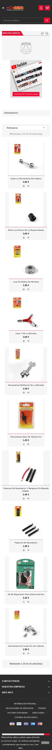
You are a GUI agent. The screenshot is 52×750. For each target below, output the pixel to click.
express (26, 723)
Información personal (25, 704)
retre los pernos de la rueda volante (26, 230)
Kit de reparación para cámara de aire (26, 594)
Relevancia (26, 127)
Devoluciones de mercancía (19, 708)
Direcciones (38, 713)
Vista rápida (28, 186)
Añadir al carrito (23, 186)
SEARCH (47, 20)
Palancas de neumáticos (26, 543)
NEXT (47, 33)
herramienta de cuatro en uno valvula (26, 646)
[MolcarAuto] (26, 48)
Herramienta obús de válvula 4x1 (26, 437)
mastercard (33, 723)
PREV (42, 33)
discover (19, 723)
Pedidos (42, 708)
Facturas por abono (17, 713)
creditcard (40, 723)
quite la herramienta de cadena (26, 178)
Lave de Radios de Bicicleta (26, 282)
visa (12, 723)
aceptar (45, 743)
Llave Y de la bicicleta (26, 333)
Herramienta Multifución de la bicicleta (26, 385)
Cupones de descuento (26, 717)
